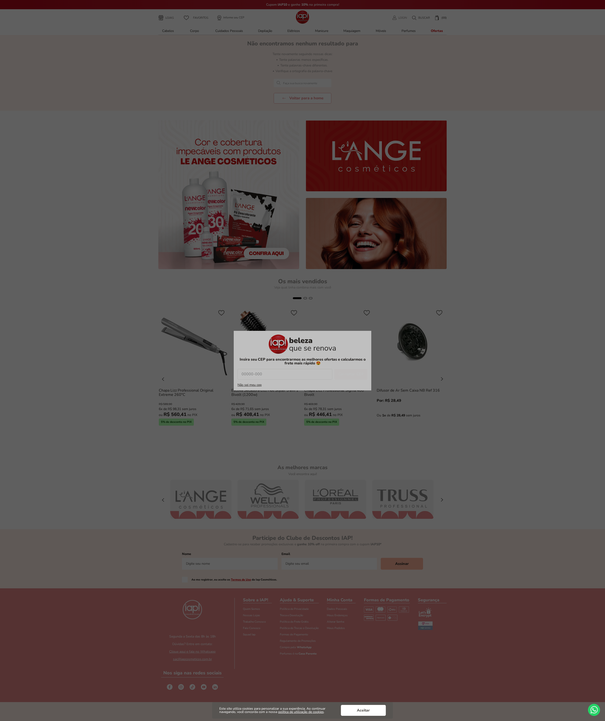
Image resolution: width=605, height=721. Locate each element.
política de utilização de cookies (301, 712)
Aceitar (363, 710)
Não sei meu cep (250, 385)
